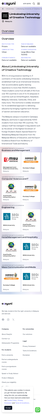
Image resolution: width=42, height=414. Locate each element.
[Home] (3, 9)
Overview (8, 31)
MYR (27, 3)
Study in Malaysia (8, 378)
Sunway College (29, 168)
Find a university (7, 355)
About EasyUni (7, 334)
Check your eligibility (9, 382)
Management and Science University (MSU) (10, 168)
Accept (8, 408)
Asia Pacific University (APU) (9, 196)
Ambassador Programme (10, 343)
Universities (10, 9)
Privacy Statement (29, 346)
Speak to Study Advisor (10, 373)
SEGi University (9, 225)
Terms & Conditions (22, 403)
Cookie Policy (12, 400)
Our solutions (27, 334)
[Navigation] (38, 3)
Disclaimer (26, 355)
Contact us (6, 338)
